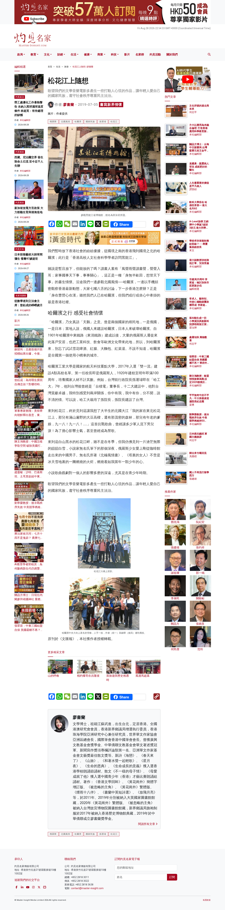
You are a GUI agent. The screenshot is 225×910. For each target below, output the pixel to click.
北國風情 (65, 121)
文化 (47, 54)
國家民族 (90, 121)
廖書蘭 (68, 104)
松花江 (114, 121)
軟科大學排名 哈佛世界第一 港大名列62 (198, 205)
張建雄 (193, 478)
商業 (100, 54)
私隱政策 (207, 900)
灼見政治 (19, 97)
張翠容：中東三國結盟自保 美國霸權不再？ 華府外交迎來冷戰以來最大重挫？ (199, 363)
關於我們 (172, 54)
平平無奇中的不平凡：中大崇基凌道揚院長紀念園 (199, 398)
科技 (114, 54)
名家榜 (140, 54)
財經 (60, 54)
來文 (191, 250)
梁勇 (191, 404)
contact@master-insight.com (87, 888)
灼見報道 (19, 152)
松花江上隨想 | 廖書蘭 (83, 66)
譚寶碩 (193, 189)
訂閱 (172, 877)
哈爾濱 (78, 121)
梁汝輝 (193, 327)
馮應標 (193, 456)
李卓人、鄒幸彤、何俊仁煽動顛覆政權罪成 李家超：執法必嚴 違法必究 (199, 305)
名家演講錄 (20, 295)
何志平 (193, 112)
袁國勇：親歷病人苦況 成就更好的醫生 (199, 166)
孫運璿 (102, 121)
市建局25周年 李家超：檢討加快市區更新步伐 (199, 282)
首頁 (50, 66)
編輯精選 (194, 289)
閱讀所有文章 (147, 824)
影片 (127, 54)
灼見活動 (155, 54)
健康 (87, 54)
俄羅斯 (53, 121)
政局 (20, 54)
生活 (73, 54)
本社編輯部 (25, 120)
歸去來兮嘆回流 (198, 453)
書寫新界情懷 (111, 104)
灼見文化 (19, 249)
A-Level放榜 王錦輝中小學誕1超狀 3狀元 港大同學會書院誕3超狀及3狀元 (198, 228)
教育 (33, 54)
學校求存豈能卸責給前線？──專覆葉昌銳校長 (199, 243)
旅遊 (66, 66)
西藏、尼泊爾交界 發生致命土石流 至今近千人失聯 (28, 161)
